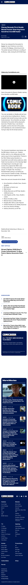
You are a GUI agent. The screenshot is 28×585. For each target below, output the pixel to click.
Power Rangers (18, 553)
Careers (3, 574)
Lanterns (3, 536)
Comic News (4, 504)
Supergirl (17, 508)
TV (2, 524)
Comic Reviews (4, 506)
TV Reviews (3, 528)
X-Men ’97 (3, 532)
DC (2, 510)
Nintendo (17, 530)
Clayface (17, 513)
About (2, 572)
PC (16, 536)
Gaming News (18, 526)
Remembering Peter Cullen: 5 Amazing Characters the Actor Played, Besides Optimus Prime (15, 320)
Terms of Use (5, 352)
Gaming (17, 524)
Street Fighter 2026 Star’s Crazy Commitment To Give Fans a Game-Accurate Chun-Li (12, 252)
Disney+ (11, 48)
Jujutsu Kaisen (4, 551)
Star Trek (17, 551)
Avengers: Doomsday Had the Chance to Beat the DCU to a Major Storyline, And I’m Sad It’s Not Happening (10, 434)
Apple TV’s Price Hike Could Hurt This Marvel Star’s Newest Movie (9, 444)
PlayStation (17, 534)
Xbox (16, 532)
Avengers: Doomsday (20, 517)
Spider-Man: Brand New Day (20, 510)
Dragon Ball (3, 547)
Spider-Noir (3, 530)
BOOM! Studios (4, 515)
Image (2, 511)
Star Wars (17, 549)
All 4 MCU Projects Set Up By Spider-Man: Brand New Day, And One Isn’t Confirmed (14, 300)
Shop (16, 561)
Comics (3, 502)
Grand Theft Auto (19, 555)
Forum (3, 564)
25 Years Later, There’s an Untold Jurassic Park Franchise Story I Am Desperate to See (13, 401)
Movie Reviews (18, 506)
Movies (3, 24)
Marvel (2, 508)
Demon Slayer (4, 549)
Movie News (18, 504)
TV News (3, 526)
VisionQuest (4, 540)
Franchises (18, 543)
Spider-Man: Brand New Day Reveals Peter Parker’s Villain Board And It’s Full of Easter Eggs (14, 307)
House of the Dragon (5, 534)
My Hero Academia (5, 555)
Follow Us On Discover (9, 241)
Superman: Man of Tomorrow (19, 520)
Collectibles (5, 561)
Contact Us (4, 568)
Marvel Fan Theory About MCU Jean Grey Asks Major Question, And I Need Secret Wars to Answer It (14, 327)
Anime (3, 543)
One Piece (3, 557)
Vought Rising (4, 538)
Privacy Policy (17, 352)
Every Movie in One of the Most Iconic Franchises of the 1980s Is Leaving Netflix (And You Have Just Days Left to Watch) (10, 481)
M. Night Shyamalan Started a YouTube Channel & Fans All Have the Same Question (10, 411)
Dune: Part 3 (18, 515)
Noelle (3, 46)
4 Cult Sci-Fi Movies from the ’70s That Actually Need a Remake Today (15, 313)
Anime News (4, 545)
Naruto (2, 553)
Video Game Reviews (20, 528)
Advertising (4, 570)
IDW (2, 513)
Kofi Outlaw (4, 35)
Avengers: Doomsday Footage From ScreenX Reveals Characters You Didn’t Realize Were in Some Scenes (10, 422)
